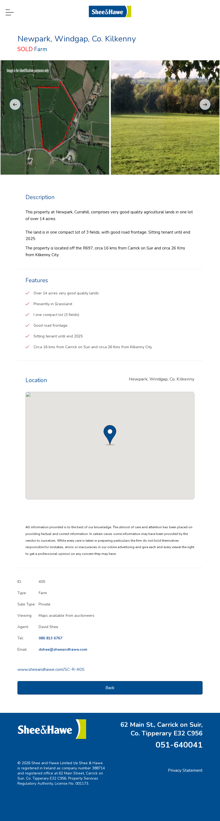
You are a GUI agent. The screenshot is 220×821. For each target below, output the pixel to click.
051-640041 (179, 744)
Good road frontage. (51, 325)
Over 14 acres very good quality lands (66, 293)
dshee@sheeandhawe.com (63, 649)
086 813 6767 (50, 638)
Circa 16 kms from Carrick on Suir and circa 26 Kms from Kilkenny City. (93, 347)
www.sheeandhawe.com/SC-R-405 (51, 669)
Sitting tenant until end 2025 (58, 336)
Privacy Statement (185, 770)
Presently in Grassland (53, 303)
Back (110, 688)
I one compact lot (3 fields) (56, 314)
